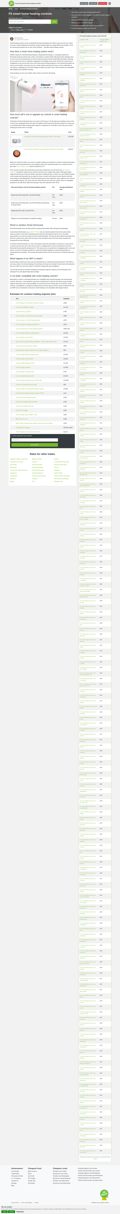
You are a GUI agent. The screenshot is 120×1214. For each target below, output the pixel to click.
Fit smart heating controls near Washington (88, 1079)
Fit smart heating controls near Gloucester (88, 357)
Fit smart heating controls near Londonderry (88, 579)
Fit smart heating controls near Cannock (88, 846)
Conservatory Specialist (61, 462)
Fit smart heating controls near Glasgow (88, 57)
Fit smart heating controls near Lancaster (88, 1018)
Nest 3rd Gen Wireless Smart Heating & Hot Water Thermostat (44, 149)
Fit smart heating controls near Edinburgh (88, 79)
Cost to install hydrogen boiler (25, 363)
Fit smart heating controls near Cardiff (88, 107)
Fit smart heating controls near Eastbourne (88, 462)
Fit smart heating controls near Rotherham (88, 740)
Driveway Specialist (60, 464)
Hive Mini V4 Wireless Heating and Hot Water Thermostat (42, 136)
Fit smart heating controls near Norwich (88, 196)
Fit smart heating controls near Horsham (88, 1118)
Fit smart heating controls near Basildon (88, 373)
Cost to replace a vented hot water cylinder (29, 316)
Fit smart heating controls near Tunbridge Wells (88, 1085)
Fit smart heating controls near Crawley (88, 351)
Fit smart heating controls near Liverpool (88, 68)
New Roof (31, 1176)
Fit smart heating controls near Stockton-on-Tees (88, 584)
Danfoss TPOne (34, 232)
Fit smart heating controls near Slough (88, 262)
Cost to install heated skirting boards (27, 354)
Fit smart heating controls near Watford (88, 323)
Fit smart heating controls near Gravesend (88, 907)
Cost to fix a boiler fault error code (26, 384)
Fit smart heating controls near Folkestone (88, 1040)
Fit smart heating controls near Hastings (88, 534)
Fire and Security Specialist (18, 470)
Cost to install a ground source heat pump (29, 380)
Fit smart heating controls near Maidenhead (88, 790)
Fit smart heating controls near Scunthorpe (88, 618)
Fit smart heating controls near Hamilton (88, 968)
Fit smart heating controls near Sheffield (88, 73)
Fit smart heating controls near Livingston (88, 946)
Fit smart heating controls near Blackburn (88, 346)
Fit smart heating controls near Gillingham (88, 423)
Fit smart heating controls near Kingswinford (88, 1046)
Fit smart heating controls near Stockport (88, 362)
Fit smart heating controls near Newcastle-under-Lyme (88, 673)
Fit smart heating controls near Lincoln (88, 451)
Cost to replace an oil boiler (24, 337)
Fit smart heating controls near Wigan (88, 612)
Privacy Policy (15, 1202)
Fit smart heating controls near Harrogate (88, 712)
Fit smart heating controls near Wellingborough (88, 979)
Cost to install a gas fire (23, 367)
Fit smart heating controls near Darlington (88, 523)
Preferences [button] (20, 1211)
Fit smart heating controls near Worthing (88, 390)
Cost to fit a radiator (22, 410)
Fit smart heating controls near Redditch (88, 607)
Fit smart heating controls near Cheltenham (88, 379)
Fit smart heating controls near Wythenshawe (88, 473)
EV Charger (31, 1178)
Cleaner (34, 462)
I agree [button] (4, 1211)
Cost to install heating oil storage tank (27, 333)
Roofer (12, 481)
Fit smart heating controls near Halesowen (88, 884)
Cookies (37, 1202)
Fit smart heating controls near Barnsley (88, 746)
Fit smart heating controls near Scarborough (88, 901)
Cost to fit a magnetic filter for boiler (27, 402)
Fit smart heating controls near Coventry (88, 112)
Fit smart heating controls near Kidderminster (88, 918)
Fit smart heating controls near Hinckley (88, 1096)
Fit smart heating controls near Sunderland (88, 257)
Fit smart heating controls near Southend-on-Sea (88, 234)
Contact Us (14, 1180)
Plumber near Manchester (61, 1180)
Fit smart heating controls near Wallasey (88, 573)
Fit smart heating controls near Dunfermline (88, 940)
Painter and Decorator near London (89, 1170)
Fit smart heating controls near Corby (88, 779)
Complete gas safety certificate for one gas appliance (32, 350)
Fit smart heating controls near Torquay (88, 1034)
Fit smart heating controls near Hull (88, 145)
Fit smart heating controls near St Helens (88, 440)
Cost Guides (84, 3)
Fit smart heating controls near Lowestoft (88, 751)
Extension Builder (37, 467)
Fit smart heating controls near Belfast (88, 90)
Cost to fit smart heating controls (26, 397)
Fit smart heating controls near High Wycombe (88, 596)
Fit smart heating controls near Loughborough (88, 807)
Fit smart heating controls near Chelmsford (88, 407)
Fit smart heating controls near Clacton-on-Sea (88, 1012)
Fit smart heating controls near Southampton (88, 162)
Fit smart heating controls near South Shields (88, 723)
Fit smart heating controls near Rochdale (88, 396)
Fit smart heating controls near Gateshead (88, 384)
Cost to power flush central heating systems (29, 328)
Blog (12, 1185)
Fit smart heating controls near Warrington (88, 240)
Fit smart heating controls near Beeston (88, 1023)
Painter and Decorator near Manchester (90, 1180)
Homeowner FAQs (17, 1176)
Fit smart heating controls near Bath (88, 507)
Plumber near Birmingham (61, 1176)
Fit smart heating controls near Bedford (88, 479)
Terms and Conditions (26, 1202)
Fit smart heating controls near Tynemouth (88, 873)
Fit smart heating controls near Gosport (88, 762)
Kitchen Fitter (58, 473)
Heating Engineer (37, 473)
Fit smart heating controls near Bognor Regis (88, 773)
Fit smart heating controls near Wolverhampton (88, 173)
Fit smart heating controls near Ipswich (88, 284)
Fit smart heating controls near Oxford (88, 246)
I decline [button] (11, 1211)
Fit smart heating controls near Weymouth (88, 951)
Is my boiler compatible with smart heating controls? (87, 25)
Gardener (57, 470)
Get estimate (35, 445)
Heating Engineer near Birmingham (89, 1173)
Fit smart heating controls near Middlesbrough (88, 295)
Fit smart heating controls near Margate (88, 835)
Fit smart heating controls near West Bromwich (88, 457)
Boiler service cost (21, 419)
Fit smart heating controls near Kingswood (88, 268)
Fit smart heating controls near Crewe (88, 718)
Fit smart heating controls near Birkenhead (88, 412)
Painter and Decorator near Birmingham (90, 1175)
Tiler (33, 481)
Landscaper (13, 476)
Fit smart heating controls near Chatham (88, 662)
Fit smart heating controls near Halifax (88, 546)
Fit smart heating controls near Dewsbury (88, 823)
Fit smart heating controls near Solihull (88, 434)
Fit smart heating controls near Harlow (88, 512)
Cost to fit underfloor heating (24, 307)
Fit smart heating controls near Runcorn (88, 862)
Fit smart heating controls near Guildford (88, 651)
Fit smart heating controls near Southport (88, 501)
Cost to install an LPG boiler (24, 359)
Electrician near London (60, 1173)
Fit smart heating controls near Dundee (88, 301)
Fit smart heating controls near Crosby (88, 1123)
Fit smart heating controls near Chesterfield (88, 679)
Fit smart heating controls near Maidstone (88, 418)
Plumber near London (60, 1171)
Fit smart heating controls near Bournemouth (88, 207)
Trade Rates (93, 3)
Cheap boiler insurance (23, 427)
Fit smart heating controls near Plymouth (88, 151)
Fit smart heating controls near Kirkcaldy (88, 1090)
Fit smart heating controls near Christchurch (88, 1151)
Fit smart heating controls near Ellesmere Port (88, 801)
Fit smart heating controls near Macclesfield (88, 990)
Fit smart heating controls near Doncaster (88, 562)
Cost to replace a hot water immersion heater (30, 303)
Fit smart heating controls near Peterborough (88, 218)
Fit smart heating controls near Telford (88, 273)
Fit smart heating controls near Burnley (88, 640)
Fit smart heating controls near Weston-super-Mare (88, 590)
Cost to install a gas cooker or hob (26, 414)
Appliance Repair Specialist (18, 459)
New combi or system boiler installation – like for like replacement (36, 341)
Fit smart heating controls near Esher (88, 1007)
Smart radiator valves (23, 166)
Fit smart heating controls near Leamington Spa (88, 1073)
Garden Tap (31, 1180)
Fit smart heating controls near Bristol (88, 96)
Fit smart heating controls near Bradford (88, 118)
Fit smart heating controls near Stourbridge (88, 923)
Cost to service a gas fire (23, 311)
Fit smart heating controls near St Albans (88, 707)
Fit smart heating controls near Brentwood (88, 957)
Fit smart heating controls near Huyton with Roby (88, 896)
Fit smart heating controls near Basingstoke (88, 368)
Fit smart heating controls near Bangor (88, 818)
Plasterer (13, 478)
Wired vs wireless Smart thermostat (82, 20)
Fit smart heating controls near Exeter (88, 340)
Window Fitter (58, 481)
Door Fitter (13, 464)
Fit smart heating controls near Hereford (88, 879)
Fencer (56, 467)
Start (54, 22)
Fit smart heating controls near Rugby (88, 646)
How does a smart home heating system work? (85, 12)
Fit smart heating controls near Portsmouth (88, 184)
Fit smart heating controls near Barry (88, 929)
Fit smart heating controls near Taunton (88, 857)
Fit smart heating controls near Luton (88, 179)
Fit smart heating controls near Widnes (88, 890)
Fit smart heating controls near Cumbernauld (88, 1107)
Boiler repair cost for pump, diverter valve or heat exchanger (34, 423)
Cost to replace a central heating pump (28, 320)
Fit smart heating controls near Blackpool (88, 290)
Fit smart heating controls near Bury (88, 623)
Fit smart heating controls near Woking (88, 701)
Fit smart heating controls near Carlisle (88, 657)
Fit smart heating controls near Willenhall (88, 1146)
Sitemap (14, 1183)
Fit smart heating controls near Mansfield (88, 829)
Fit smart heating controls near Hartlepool (88, 551)
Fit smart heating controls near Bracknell (88, 634)
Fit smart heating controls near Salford (88, 429)
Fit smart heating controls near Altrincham (88, 1140)
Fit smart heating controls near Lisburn (88, 1068)
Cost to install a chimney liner (25, 371)
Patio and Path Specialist (62, 476)
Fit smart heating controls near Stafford (88, 734)
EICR (29, 1173)
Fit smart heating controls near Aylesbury (88, 557)
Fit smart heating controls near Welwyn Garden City (88, 1062)
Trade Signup (102, 3)
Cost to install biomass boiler (25, 376)
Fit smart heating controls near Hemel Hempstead (88, 484)
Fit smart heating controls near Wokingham (88, 1112)
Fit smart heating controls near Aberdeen (88, 212)
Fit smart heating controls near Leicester (88, 101)
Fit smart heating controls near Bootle (88, 996)
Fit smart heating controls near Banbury (88, 1029)
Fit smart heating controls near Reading (88, 190)
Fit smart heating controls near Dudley (88, 812)
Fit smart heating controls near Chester (88, 529)
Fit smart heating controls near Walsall (88, 757)
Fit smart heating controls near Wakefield (88, 468)
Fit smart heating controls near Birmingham (88, 51)
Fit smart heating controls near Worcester (88, 446)
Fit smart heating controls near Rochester (88, 796)
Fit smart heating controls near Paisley (88, 629)
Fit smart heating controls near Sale (88, 851)
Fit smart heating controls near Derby (88, 140)
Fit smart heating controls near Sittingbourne (88, 985)
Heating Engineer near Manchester (89, 1178)
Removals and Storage (61, 478)
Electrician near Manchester (61, 1183)
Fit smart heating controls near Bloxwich (88, 1051)
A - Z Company (16, 1178)
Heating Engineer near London (87, 1168)
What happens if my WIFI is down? (82, 22)
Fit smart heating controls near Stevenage (88, 496)
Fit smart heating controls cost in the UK (83, 28)
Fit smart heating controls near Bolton (88, 223)
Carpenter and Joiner (16, 462)
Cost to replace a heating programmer (27, 324)
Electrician (13, 467)
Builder (56, 459)
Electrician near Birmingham (62, 1178)
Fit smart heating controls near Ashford (88, 601)
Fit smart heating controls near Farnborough (88, 868)
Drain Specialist (37, 464)
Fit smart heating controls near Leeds (88, 62)
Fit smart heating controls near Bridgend (88, 1057)
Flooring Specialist (38, 470)
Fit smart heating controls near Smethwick (88, 935)
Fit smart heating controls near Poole (88, 318)
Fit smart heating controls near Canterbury (88, 973)
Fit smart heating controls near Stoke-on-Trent (88, 157)
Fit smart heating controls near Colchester (88, 334)
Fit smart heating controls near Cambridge (88, 279)
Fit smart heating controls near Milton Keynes (88, 201)
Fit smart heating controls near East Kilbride (88, 668)
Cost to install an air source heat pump (28, 432)
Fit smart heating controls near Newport (88, 329)
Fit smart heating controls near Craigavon (88, 729)
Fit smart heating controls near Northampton (88, 168)
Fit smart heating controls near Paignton (88, 784)
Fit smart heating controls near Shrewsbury (88, 696)
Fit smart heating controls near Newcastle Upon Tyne (88, 129)
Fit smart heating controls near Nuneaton (88, 540)
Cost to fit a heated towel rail (24, 406)
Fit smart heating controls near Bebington (88, 912)
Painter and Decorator (39, 476)
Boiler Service (32, 1171)
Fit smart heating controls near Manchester (88, 84)
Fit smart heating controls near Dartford (88, 768)
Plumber (34, 478)
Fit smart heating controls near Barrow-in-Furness (88, 962)
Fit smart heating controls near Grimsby (88, 568)
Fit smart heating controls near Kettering (88, 840)
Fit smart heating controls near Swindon (88, 229)
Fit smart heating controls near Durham (88, 1101)
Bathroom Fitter (37, 459)
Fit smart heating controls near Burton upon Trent (88, 684)
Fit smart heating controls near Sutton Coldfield (88, 518)
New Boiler (31, 1183)
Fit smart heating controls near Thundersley (88, 1135)
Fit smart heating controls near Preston (88, 490)
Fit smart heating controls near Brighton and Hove (88, 134)
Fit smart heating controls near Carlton (88, 1001)
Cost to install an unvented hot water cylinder (30, 389)
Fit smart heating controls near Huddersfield (88, 307)
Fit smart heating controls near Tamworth (88, 690)
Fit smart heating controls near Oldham (88, 401)
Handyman (13, 473)
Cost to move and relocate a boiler (26, 346)
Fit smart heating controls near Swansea (88, 251)
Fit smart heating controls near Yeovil (88, 1129)
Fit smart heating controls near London (88, 46)
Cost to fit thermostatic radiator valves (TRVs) (30, 393)
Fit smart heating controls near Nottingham (88, 123)
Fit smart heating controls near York (88, 312)
